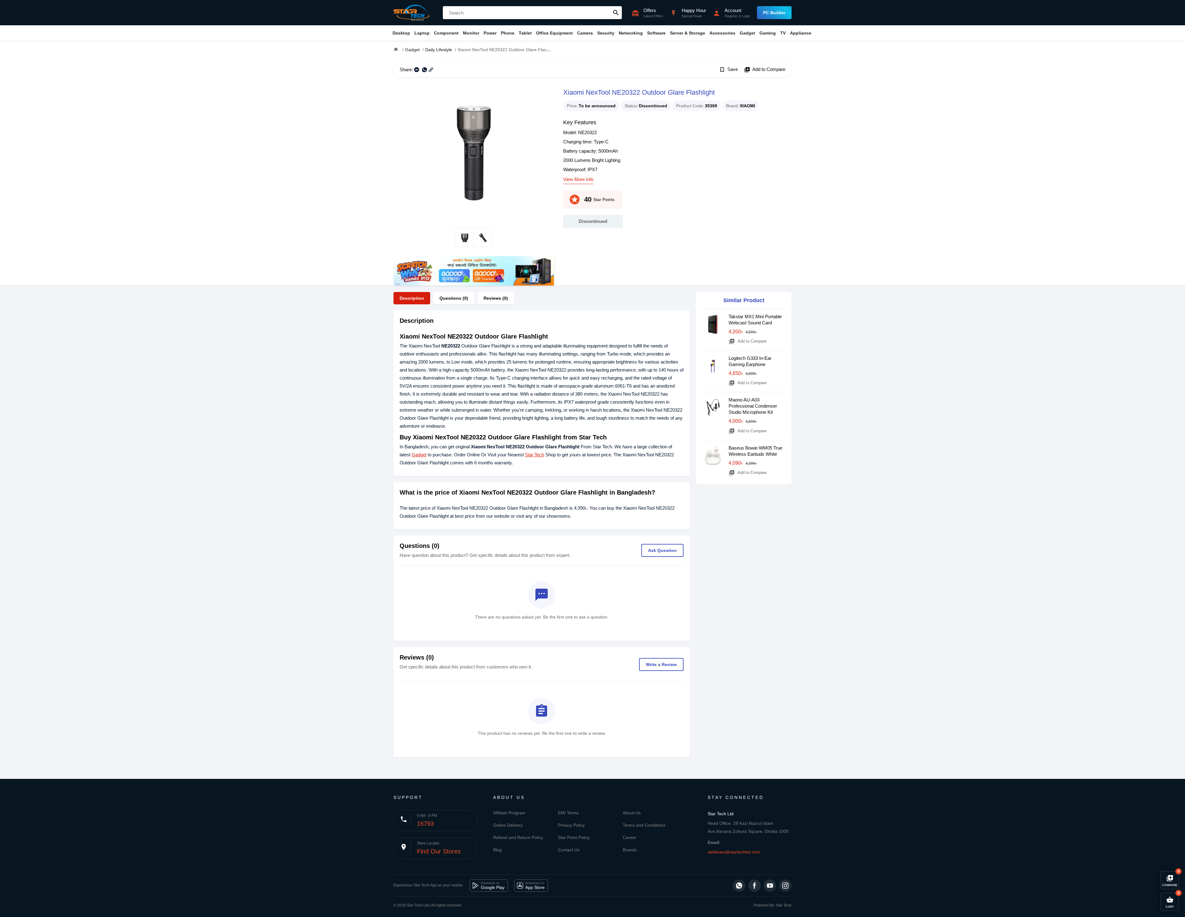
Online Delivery (508, 825)
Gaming (767, 33)
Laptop (422, 33)
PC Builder (774, 12)
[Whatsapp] (739, 885)
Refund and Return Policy (518, 837)
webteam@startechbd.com (734, 851)
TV (783, 33)
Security (605, 33)
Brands (630, 849)
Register (731, 16)
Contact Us (569, 849)
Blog (497, 849)
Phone (507, 33)
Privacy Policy (571, 825)
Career (629, 837)
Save (728, 70)
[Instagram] (785, 885)
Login (746, 16)
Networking (631, 33)
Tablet (525, 33)
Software (656, 33)
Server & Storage (687, 33)
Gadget (747, 33)
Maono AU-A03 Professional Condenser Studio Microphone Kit (753, 406)
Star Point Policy (574, 837)
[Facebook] (754, 885)
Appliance (800, 33)
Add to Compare (764, 70)
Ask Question (662, 550)
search (616, 12)
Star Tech (534, 454)
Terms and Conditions (644, 825)
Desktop (401, 33)
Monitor (471, 33)
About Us (632, 812)
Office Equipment (554, 33)
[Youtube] (770, 885)
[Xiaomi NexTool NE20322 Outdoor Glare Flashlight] (473, 153)
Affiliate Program (509, 812)
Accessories (722, 33)
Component (446, 33)
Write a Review (661, 664)
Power (490, 33)
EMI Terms (568, 812)
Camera (585, 33)
